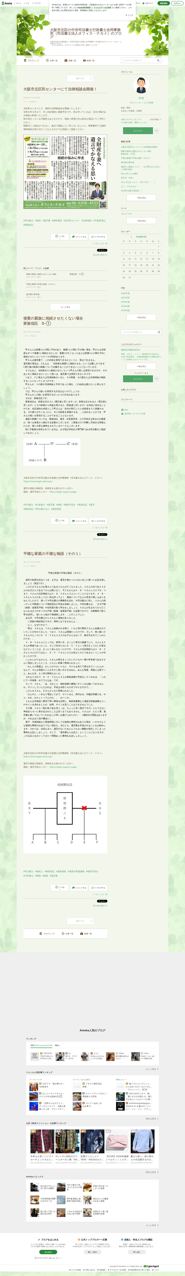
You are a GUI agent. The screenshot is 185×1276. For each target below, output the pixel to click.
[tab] (41, 1045)
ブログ (32, 102)
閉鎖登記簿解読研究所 (130, 350)
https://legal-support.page (63, 491)
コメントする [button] (81, 237)
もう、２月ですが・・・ (131, 186)
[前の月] (131, 236)
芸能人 (57, 1045)
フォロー (139, 131)
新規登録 (163, 3)
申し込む (136, 1252)
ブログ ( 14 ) (126, 214)
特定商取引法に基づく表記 (140, 1270)
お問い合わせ (90, 1270)
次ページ (80, 78)
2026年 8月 (141, 237)
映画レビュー (121, 1080)
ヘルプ (156, 1270)
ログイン (177, 3)
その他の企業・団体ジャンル (133, 122)
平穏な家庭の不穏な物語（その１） (53, 553)
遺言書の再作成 (127, 162)
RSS (126, 410)
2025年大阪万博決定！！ (132, 190)
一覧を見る (141, 198)
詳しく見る (92, 1252)
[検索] (158, 60)
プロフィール (135, 102)
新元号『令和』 (127, 178)
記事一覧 (54, 60)
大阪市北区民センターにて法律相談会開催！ (60, 89)
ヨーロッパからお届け (81, 1080)
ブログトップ (33, 60)
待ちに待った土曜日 (129, 173)
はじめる (48, 1252)
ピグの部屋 (148, 102)
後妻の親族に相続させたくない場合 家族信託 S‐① (141, 152)
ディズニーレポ (35, 1080)
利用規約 (102, 1270)
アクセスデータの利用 (118, 1270)
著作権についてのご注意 (134, 413)
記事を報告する (101, 255)
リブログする (100, 237)
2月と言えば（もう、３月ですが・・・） (138, 182)
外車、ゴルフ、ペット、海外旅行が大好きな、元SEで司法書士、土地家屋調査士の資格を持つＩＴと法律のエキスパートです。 (141, 356)
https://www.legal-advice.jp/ (37, 481)
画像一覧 (72, 60)
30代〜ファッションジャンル (41, 1045)
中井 (141, 98)
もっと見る (65, 307)
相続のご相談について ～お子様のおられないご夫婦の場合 (141, 168)
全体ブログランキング (130, 119)
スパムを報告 (76, 1270)
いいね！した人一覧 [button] (100, 243)
